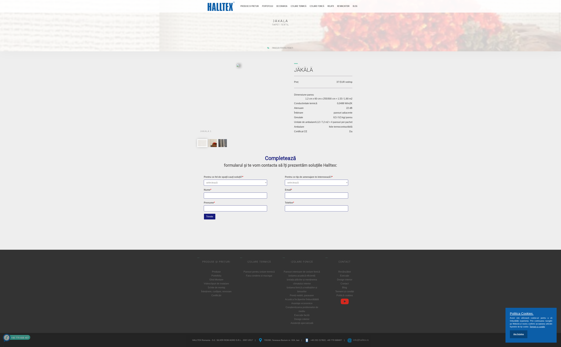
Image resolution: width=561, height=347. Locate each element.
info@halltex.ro (361, 340)
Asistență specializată (302, 323)
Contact (345, 283)
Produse (216, 271)
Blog (355, 6)
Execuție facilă (301, 315)
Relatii (331, 6)
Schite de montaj (216, 287)
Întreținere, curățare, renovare (216, 291)
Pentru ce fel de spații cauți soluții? (223, 177)
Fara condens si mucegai (259, 275)
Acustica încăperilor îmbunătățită (302, 299)
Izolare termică (298, 6)
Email (288, 190)
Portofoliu (267, 6)
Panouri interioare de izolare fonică (302, 271)
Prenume (209, 202)
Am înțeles (518, 334)
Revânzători (344, 271)
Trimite (209, 216)
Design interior (301, 319)
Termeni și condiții (344, 291)
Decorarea (281, 6)
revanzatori (343, 6)
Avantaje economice (301, 303)
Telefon (289, 202)
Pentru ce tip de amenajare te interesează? (309, 177)
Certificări (216, 295)
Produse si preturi (249, 6)
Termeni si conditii (537, 327)
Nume (207, 190)
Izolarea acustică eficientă (301, 275)
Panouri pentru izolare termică (259, 271)
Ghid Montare (216, 279)
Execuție (344, 275)
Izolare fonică (317, 6)
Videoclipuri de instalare (216, 283)
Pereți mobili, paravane (302, 295)
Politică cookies (344, 295)
